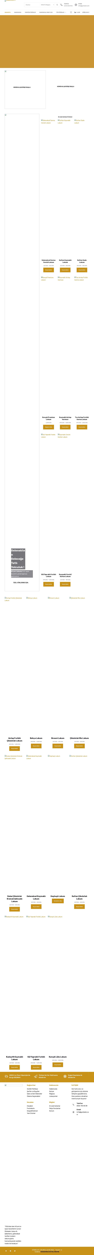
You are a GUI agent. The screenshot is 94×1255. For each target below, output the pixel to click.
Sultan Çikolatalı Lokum (79, 897)
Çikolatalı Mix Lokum (79, 738)
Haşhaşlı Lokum (58, 896)
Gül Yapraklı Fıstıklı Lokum (48, 575)
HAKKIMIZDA (17, 12)
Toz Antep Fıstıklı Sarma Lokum (82, 418)
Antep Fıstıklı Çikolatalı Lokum (14, 739)
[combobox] (32, 4)
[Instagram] (10, 1251)
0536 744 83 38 (82, 1106)
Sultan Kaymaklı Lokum (65, 261)
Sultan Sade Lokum (82, 261)
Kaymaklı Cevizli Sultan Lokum (65, 575)
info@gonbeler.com (83, 5)
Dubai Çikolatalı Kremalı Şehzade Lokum (14, 899)
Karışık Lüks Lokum (58, 1057)
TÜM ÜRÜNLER (60, 12)
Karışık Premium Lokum (48, 418)
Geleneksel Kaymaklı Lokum (36, 897)
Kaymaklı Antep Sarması (65, 418)
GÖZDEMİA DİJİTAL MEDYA (49, 1252)
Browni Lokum (57, 738)
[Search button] (57, 5)
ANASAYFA (7, 12)
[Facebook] (6, 1251)
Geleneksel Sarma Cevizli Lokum (48, 261)
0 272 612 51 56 (68, 5)
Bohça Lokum (36, 738)
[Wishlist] (71, 12)
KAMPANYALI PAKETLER (45, 12)
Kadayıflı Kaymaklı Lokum (14, 1058)
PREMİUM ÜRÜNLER (30, 12)
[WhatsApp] (14, 1251)
